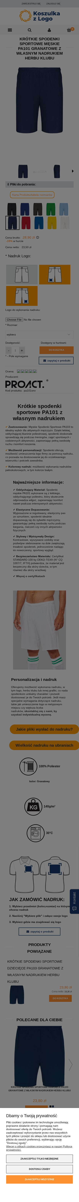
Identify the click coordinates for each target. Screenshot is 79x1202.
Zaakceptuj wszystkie (39, 1179)
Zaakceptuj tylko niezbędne (39, 1158)
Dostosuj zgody (39, 1169)
